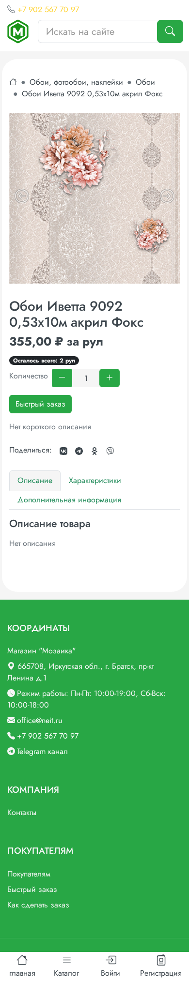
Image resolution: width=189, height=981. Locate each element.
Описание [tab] (34, 480)
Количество (28, 375)
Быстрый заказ (40, 403)
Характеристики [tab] (95, 480)
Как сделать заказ (38, 904)
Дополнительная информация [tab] (69, 499)
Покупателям (28, 873)
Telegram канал (42, 751)
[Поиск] (170, 31)
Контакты (21, 812)
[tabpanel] (94, 533)
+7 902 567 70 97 (48, 9)
